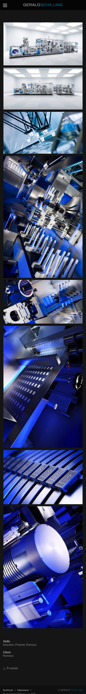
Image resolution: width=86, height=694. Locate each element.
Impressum (24, 690)
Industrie (8, 644)
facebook (9, 690)
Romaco (31, 644)
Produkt (20, 644)
